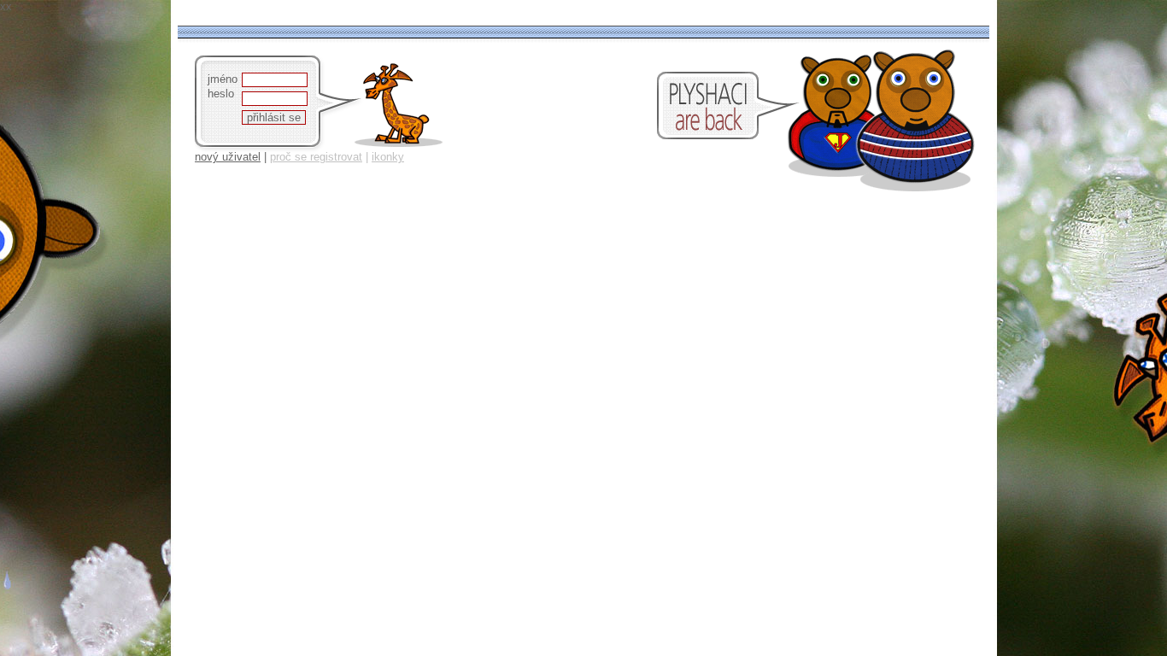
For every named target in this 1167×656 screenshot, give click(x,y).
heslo (221, 93)
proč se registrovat (316, 156)
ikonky (388, 156)
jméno (223, 79)
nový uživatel (228, 156)
